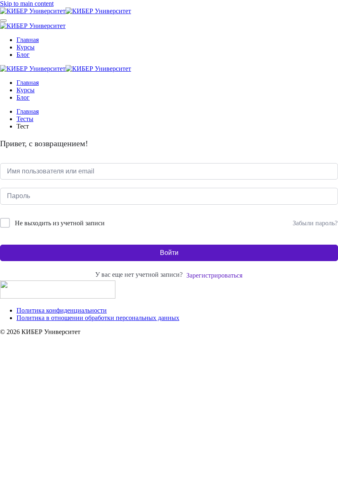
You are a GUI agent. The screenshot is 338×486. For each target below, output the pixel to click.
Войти (169, 252)
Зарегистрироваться (214, 275)
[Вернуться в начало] (65, 10)
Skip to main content (27, 3)
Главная (27, 39)
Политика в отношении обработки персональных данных (97, 317)
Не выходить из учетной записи (60, 223)
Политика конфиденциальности (61, 310)
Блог (23, 54)
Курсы (25, 47)
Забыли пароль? (315, 223)
